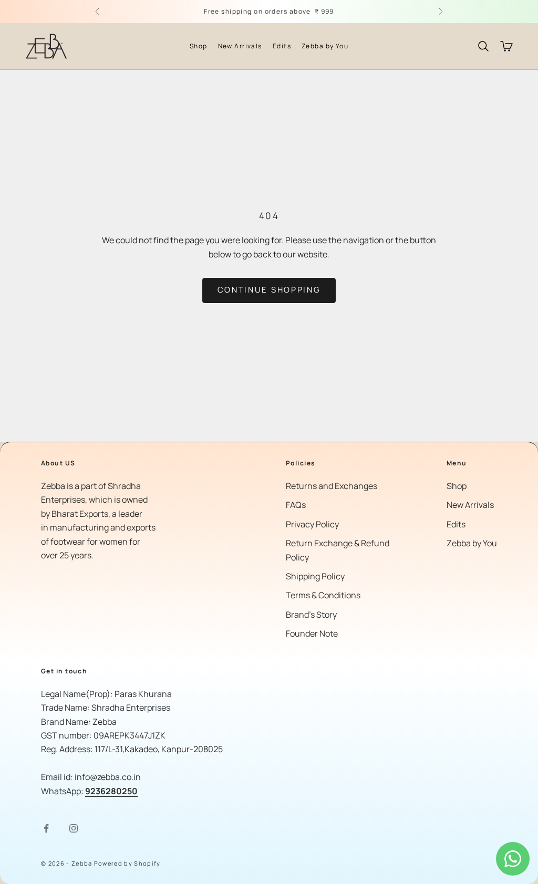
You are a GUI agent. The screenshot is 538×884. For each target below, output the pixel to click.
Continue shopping (269, 289)
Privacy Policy (312, 524)
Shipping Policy (315, 576)
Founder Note (312, 633)
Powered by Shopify (127, 863)
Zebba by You (325, 45)
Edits (282, 45)
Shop (199, 45)
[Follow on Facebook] (46, 828)
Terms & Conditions (323, 595)
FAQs (296, 505)
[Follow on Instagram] (73, 828)
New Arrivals (240, 45)
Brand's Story (311, 614)
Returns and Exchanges (331, 486)
